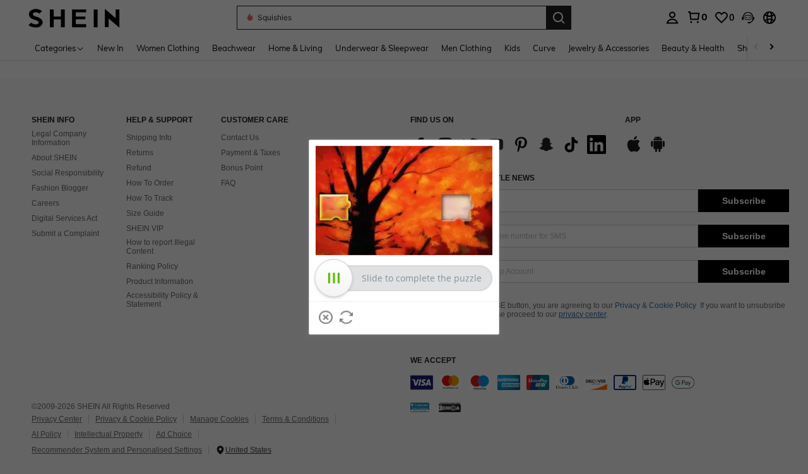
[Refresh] (347, 317)
